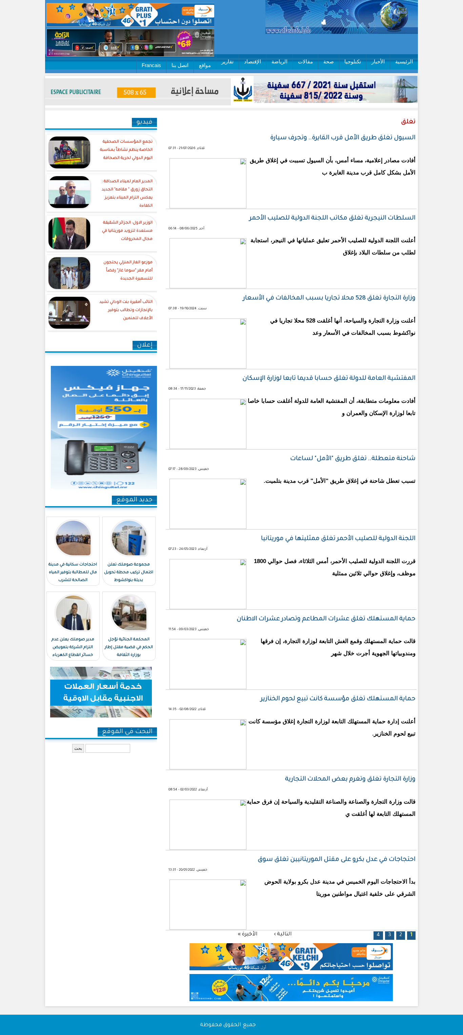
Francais (151, 65)
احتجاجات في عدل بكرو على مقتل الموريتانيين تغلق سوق (337, 859)
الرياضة (279, 61)
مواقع (205, 65)
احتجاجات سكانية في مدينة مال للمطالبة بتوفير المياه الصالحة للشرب (72, 573)
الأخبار (378, 61)
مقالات (305, 61)
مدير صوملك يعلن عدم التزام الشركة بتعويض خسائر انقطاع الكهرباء (73, 648)
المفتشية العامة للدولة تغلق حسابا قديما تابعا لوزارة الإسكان (329, 378)
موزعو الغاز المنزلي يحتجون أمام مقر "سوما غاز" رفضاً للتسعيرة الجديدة (128, 271)
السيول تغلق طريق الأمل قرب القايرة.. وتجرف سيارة (343, 138)
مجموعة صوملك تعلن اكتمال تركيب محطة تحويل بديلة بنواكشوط (128, 573)
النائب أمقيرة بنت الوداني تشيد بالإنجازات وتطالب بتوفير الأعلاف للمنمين (126, 310)
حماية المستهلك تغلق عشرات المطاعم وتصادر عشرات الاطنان (326, 619)
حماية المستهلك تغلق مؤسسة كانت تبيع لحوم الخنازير (338, 699)
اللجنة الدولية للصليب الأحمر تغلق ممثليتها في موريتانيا (338, 539)
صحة (328, 61)
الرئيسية (404, 61)
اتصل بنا (180, 65)
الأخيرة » (248, 934)
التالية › (283, 934)
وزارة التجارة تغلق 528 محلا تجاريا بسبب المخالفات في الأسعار (329, 298)
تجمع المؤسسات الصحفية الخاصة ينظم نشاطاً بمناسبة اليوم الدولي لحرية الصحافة (126, 150)
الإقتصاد (252, 61)
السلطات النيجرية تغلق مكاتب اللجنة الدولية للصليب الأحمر (332, 218)
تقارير (227, 61)
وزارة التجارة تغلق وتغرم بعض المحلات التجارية (350, 779)
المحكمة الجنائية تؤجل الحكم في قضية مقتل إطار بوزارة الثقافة (129, 648)
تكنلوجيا (352, 61)
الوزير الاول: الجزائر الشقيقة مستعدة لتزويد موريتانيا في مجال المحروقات (127, 231)
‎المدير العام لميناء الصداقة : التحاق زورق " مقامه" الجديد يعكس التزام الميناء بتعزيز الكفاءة (127, 194)
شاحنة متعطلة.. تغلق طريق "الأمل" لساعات (353, 459)
